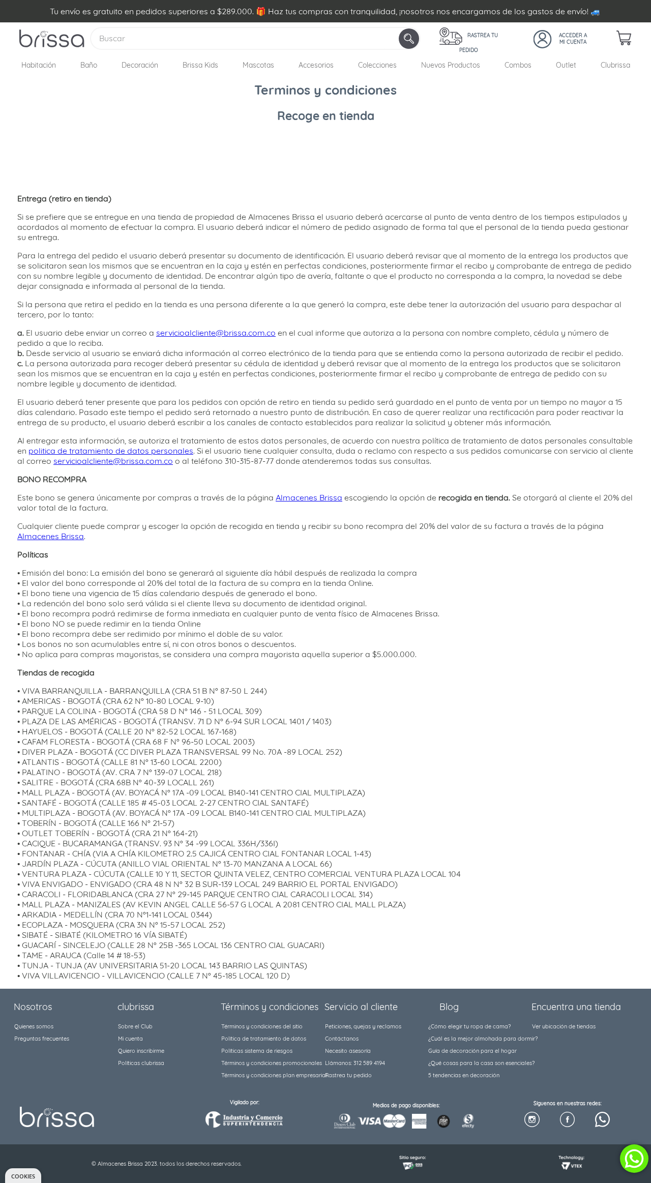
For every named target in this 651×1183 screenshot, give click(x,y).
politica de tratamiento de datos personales (110, 451)
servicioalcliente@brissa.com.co (216, 333)
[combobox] (255, 38)
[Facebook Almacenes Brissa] (567, 1120)
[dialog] (23, 1175)
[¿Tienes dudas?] (634, 1158)
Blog (449, 1007)
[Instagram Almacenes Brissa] (531, 1120)
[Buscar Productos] (410, 39)
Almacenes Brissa (309, 497)
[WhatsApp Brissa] (602, 1120)
